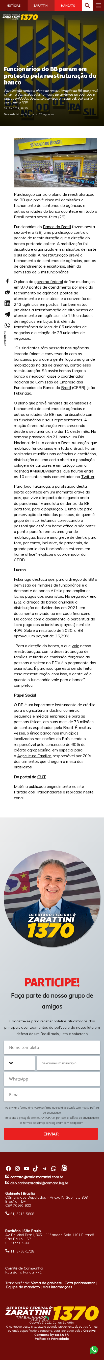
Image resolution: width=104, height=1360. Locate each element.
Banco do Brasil (57, 226)
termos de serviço (34, 1123)
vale (75, 645)
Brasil (66, 387)
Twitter (87, 476)
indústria (54, 710)
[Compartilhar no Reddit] (7, 292)
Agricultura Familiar (34, 755)
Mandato (68, 5)
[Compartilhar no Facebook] (7, 281)
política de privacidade (83, 1117)
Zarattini (41, 5)
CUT (41, 776)
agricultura (35, 710)
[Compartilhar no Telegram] (7, 314)
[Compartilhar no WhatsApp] (7, 325)
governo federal (48, 281)
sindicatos (71, 249)
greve (64, 537)
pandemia (28, 503)
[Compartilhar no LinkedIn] (7, 303)
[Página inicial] (20, 17)
